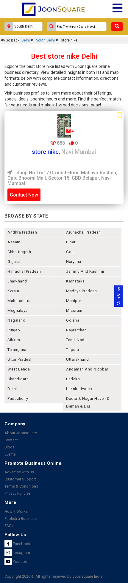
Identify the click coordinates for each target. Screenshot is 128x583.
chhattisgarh (19, 252)
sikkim (13, 340)
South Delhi (46, 40)
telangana (16, 349)
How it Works (16, 511)
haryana (73, 261)
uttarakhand (77, 359)
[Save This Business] (120, 115)
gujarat (14, 261)
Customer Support (20, 479)
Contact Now (24, 195)
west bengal (19, 369)
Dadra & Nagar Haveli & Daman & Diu (88, 402)
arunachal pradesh (83, 232)
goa (70, 252)
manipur (73, 300)
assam (14, 242)
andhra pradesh (22, 232)
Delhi (26, 40)
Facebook (21, 544)
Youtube (19, 561)
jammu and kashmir (85, 271)
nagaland (16, 320)
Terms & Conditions (21, 486)
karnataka (75, 281)
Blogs (9, 447)
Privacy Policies (17, 493)
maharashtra (19, 300)
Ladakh (73, 379)
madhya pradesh (81, 291)
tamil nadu (76, 340)
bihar (71, 242)
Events (10, 454)
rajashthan (76, 330)
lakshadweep (79, 388)
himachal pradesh (24, 271)
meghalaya (17, 310)
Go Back (12, 40)
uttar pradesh (20, 359)
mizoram (74, 310)
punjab (13, 330)
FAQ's (9, 525)
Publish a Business (20, 518)
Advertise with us (19, 472)
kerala (13, 291)
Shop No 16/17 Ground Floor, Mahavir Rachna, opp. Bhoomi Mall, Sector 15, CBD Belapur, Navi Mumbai (62, 178)
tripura (72, 349)
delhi (12, 388)
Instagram (21, 552)
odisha (72, 320)
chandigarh (18, 379)
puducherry (17, 398)
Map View (118, 296)
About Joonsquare (20, 433)
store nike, (64, 151)
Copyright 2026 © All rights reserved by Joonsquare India (53, 576)
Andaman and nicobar (87, 369)
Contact (11, 440)
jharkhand (17, 281)
